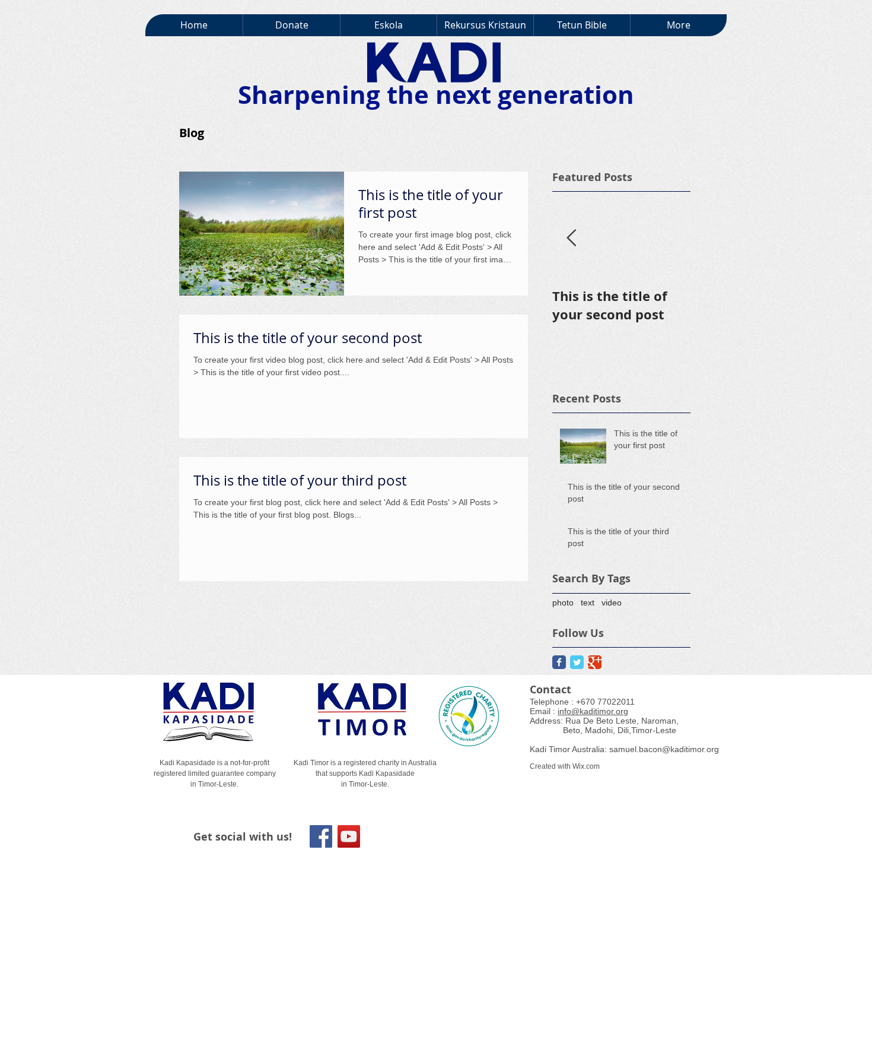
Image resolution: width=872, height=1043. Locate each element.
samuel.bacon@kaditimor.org (664, 749)
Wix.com (586, 766)
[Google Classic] (595, 662)
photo (563, 602)
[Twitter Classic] (577, 662)
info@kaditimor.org (593, 711)
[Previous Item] (571, 238)
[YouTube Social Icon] (349, 836)
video (612, 602)
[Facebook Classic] (559, 662)
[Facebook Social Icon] (321, 836)
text (587, 602)
